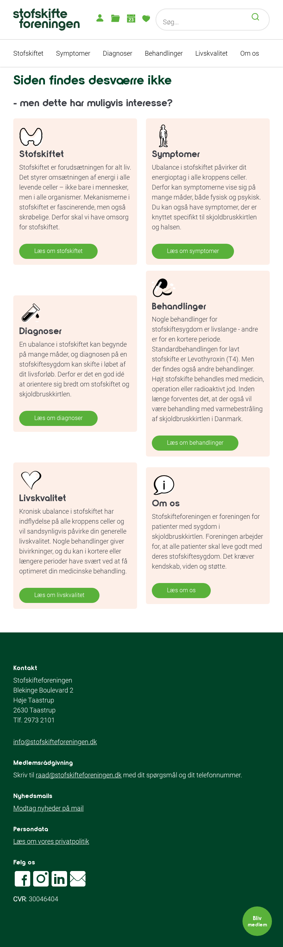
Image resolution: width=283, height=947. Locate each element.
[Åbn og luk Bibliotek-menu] (115, 18)
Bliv (257, 920)
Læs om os (181, 590)
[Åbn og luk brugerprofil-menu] (100, 18)
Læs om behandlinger (195, 442)
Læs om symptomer (193, 250)
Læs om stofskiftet (58, 250)
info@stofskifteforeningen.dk (55, 742)
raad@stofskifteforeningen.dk (79, 775)
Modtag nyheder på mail (48, 808)
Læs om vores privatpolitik (51, 841)
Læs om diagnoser (58, 418)
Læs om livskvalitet (59, 595)
